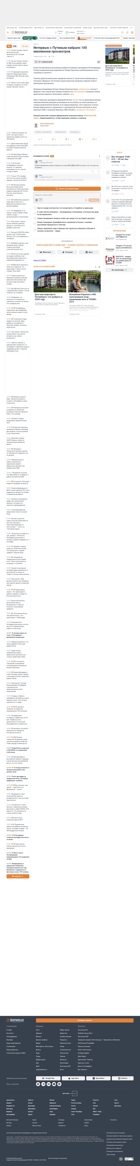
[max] (38, 1084)
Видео (38, 1043)
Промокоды (119, 231)
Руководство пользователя (114, 1151)
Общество (63, 1033)
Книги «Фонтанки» (84, 1050)
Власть (38, 1050)
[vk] (49, 1084)
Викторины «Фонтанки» (44, 1046)
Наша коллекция (84, 1046)
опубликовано (84, 89)
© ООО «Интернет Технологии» (57, 1158)
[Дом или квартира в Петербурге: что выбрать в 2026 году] (50, 281)
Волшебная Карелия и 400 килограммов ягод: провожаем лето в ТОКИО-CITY (83, 298)
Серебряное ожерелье (54, 27)
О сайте (9, 1030)
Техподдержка (11, 1036)
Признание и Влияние (72, 27)
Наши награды (110, 1154)
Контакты (10, 1033)
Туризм (62, 1056)
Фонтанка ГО (39, 27)
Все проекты (82, 1069)
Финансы (63, 1060)
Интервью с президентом (43, 132)
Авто (38, 1030)
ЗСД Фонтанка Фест (100, 27)
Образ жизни (64, 1030)
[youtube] (54, 1084)
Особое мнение (65, 1036)
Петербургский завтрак (119, 27)
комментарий (45, 62)
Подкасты (63, 1040)
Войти (41, 201)
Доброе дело (40, 1060)
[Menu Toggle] (7, 32)
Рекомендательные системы (114, 1145)
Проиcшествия (65, 1043)
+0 (92, 171)
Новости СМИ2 (40, 260)
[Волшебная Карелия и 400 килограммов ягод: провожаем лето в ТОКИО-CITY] (84, 281)
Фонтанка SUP (12, 27)
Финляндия (64, 1063)
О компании (10, 1046)
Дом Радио (82, 1056)
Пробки (70, 32)
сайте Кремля (79, 91)
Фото (62, 1069)
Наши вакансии (12, 1050)
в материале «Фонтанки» (85, 110)
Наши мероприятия (13, 1043)
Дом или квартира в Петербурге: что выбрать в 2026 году (48, 297)
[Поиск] (122, 32)
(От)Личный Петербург (86, 1043)
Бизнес (38, 1036)
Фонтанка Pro (83, 1030)
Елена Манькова (47, 124)
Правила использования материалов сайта (119, 1139)
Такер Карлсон (74, 132)
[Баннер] (30, 38)
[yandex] (59, 1084)
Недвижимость (41, 1069)
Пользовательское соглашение (115, 1133)
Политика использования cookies (116, 1142)
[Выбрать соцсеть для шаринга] (99, 62)
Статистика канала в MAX (15, 1053)
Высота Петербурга (85, 1066)
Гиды (38, 1053)
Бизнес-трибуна (41, 1040)
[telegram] (43, 1084)
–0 (98, 171)
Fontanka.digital (83, 1053)
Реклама (9, 1040)
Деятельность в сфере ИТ (114, 1148)
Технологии (64, 1053)
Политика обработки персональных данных (119, 1136)
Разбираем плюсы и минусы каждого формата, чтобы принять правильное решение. (50, 303)
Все (9, 46)
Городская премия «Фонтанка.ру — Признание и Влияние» (99, 1040)
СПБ (14, 46)
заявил (75, 100)
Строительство (65, 1050)
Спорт (62, 1046)
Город (38, 1056)
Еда (37, 1063)
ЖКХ (37, 1066)
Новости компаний (44, 266)
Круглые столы (83, 1063)
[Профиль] (132, 32)
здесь (72, 94)
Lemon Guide (87, 27)
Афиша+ (39, 1033)
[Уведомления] (127, 32)
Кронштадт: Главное (85, 1060)
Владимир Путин (60, 132)
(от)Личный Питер (26, 27)
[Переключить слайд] (133, 55)
